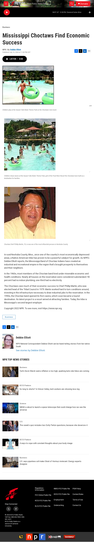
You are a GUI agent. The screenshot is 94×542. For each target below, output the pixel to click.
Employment (59, 500)
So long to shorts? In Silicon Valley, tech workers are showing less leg (50, 389)
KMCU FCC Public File (62, 489)
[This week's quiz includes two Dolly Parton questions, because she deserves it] (10, 426)
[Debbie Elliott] (7, 341)
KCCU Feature (25, 385)
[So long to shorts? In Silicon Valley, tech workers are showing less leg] (10, 390)
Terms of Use (78, 500)
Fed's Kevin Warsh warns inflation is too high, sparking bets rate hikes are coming (54, 371)
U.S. (21, 422)
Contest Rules (78, 494)
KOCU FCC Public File (62, 494)
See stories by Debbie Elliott (30, 350)
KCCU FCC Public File (43, 501)
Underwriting (59, 505)
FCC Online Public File (43, 495)
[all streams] (90, 12)
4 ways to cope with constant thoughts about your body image (46, 443)
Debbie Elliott (15, 49)
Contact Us (77, 505)
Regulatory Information (39, 489)
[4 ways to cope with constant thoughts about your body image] (10, 444)
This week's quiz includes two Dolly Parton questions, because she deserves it (54, 425)
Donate (84, 3)
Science (23, 404)
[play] (7, 12)
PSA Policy (77, 489)
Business (6, 27)
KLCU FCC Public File (42, 506)
